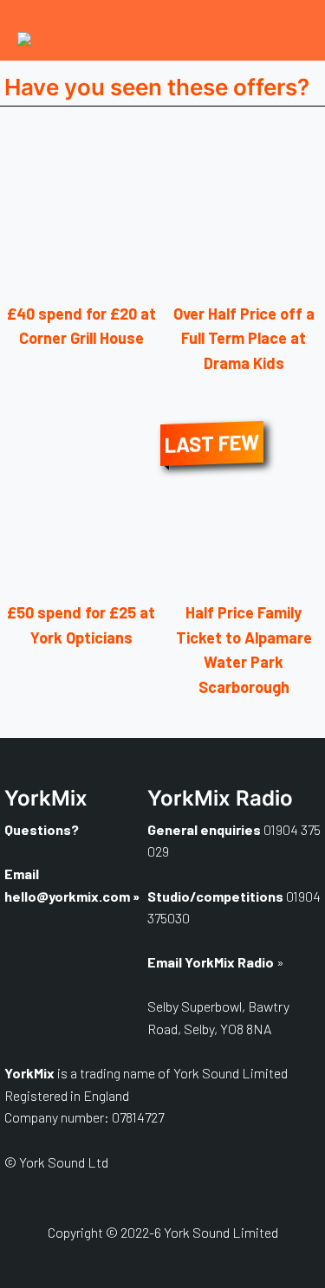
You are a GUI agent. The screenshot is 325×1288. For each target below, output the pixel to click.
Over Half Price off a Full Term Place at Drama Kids (244, 338)
